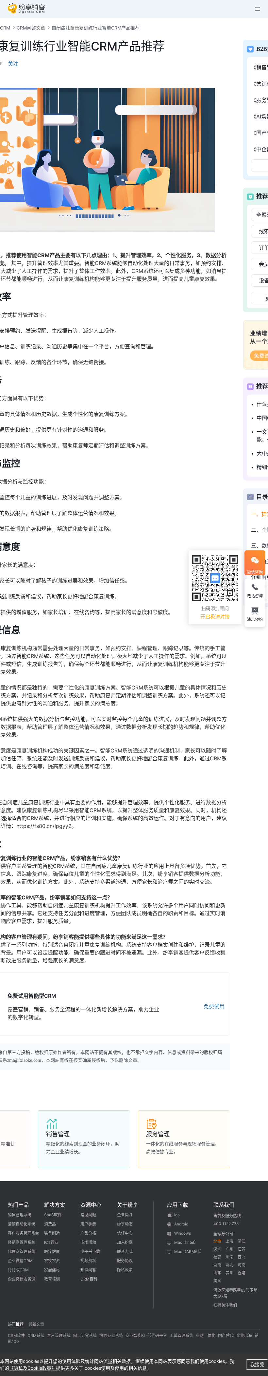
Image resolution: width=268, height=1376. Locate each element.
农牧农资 (52, 1260)
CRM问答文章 (31, 28)
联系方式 (125, 1251)
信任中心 (125, 1233)
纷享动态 (125, 1224)
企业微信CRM (20, 1260)
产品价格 (88, 1233)
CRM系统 (35, 1335)
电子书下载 (90, 1251)
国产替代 (226, 1335)
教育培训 (52, 1279)
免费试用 (214, 1006)
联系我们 (223, 1204)
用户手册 (88, 1224)
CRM (5, 28)
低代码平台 (157, 1335)
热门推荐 (16, 1324)
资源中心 (90, 1204)
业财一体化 (205, 1335)
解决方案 (54, 1204)
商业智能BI (135, 1335)
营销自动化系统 (21, 1224)
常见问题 (88, 1214)
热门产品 (18, 1204)
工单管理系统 (181, 1335)
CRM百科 (88, 1279)
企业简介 (125, 1214)
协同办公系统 (111, 1335)
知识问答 (88, 1269)
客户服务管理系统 (23, 1233)
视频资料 (88, 1260)
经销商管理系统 (21, 1242)
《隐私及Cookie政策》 (32, 1368)
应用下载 (177, 1204)
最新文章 (36, 1324)
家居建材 (52, 1269)
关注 (13, 63)
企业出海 (244, 1335)
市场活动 (88, 1242)
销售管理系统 (19, 1214)
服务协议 (125, 1260)
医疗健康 (52, 1251)
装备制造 (52, 1233)
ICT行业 (51, 1242)
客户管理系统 (59, 1335)
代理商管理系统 (21, 1251)
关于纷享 (127, 1204)
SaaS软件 (53, 1214)
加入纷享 (125, 1242)
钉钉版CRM (18, 1269)
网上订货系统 (85, 1335)
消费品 (50, 1224)
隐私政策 (125, 1269)
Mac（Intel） (186, 1242)
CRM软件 (16, 1335)
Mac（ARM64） (189, 1251)
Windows (182, 1233)
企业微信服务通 (21, 1279)
